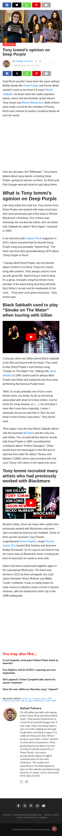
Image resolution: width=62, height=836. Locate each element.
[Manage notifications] (54, 828)
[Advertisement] (31, 144)
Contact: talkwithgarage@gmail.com (22, 815)
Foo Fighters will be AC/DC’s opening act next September (29, 671)
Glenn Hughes (28, 541)
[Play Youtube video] (31, 337)
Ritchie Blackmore (32, 102)
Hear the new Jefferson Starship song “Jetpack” (31, 689)
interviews (38, 701)
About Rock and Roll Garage (32, 818)
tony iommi (50, 701)
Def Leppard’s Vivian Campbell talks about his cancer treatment (29, 681)
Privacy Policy (51, 815)
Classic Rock (33, 238)
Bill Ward (28, 433)
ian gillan (26, 701)
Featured (15, 701)
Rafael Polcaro (24, 61)
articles (26, 699)
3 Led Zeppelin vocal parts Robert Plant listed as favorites (30, 662)
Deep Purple (30, 85)
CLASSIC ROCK (39, 699)
